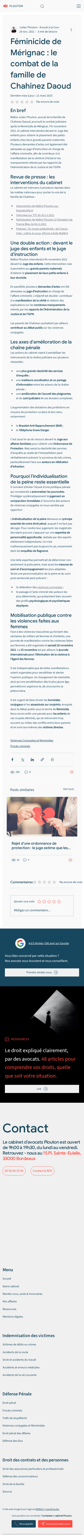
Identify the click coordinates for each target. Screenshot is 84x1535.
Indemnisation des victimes (28, 1335)
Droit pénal (9, 1403)
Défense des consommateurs (20, 1476)
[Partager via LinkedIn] (32, 760)
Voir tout (68, 789)
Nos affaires (10, 1301)
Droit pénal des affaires (16, 1433)
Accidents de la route (15, 1352)
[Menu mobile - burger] (78, 6)
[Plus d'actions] (71, 29)
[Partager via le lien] (42, 760)
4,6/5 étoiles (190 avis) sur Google (49, 943)
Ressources (9, 1309)
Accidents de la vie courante (19, 1375)
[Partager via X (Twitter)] (22, 760)
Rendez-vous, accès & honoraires (22, 1294)
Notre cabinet (11, 1286)
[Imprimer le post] (52, 760)
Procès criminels (20, 746)
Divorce (7, 1492)
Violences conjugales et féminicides (23, 1426)
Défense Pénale (17, 1394)
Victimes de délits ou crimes (19, 1345)
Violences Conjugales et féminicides (31, 741)
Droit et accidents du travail (19, 1360)
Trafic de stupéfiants (14, 1418)
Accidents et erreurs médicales (21, 1368)
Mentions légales (13, 1317)
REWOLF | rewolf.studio (47, 1509)
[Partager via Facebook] (12, 760)
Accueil (7, 1279)
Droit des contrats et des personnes (35, 1460)
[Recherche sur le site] (42, 6)
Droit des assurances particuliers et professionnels (33, 1469)
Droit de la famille (13, 1484)
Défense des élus (12, 1441)
